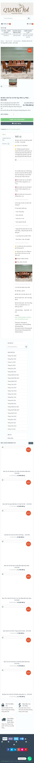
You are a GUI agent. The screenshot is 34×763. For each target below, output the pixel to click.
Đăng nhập (10, 438)
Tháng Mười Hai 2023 (13, 406)
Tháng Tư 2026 (11, 362)
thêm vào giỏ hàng (17, 119)
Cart (30, 23)
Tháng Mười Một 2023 (13, 410)
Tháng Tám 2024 (12, 394)
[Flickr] (22, 749)
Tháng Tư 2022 (11, 429)
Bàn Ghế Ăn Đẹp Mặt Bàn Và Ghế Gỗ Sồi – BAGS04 (17, 504)
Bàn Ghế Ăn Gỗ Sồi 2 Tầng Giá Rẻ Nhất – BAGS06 (17, 631)
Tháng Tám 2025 (12, 387)
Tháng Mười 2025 (12, 381)
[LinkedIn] (15, 749)
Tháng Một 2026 (12, 371)
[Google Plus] (18, 749)
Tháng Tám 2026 (12, 355)
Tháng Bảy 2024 (12, 397)
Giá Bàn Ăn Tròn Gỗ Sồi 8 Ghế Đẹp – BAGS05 (17, 534)
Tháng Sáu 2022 (12, 422)
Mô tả (4, 134)
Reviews (5, 143)
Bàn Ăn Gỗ (9, 41)
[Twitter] (11, 749)
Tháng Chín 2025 (12, 384)
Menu (3, 28)
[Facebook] (8, 749)
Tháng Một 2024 (12, 403)
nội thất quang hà (5, 761)
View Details (17, 455)
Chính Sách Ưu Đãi (6, 139)
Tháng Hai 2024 (12, 400)
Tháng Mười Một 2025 (13, 378)
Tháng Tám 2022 (12, 416)
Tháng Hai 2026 (12, 368)
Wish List (6, 23)
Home (2, 41)
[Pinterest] (25, 749)
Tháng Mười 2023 (12, 413)
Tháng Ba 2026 (11, 365)
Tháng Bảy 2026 (12, 359)
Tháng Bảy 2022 (12, 419)
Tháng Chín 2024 (12, 390)
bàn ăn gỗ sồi (17, 41)
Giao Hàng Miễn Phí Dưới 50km (10, 720)
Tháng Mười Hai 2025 (13, 375)
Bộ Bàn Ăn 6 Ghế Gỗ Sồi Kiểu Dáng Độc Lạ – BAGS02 (17, 694)
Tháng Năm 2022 (12, 426)
